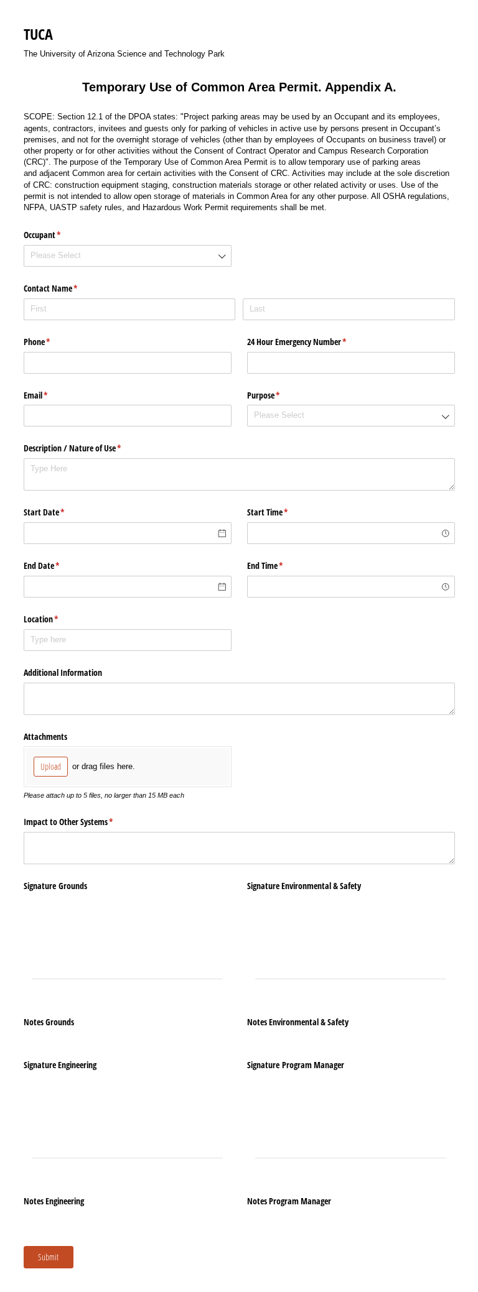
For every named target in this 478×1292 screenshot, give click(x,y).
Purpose (278, 395)
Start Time (282, 512)
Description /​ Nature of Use (87, 448)
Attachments (45, 736)
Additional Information (63, 672)
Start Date (59, 512)
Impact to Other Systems (83, 822)
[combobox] (128, 256)
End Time (279, 565)
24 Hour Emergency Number (311, 342)
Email (50, 395)
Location (56, 619)
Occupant (57, 235)
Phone (52, 342)
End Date (56, 565)
